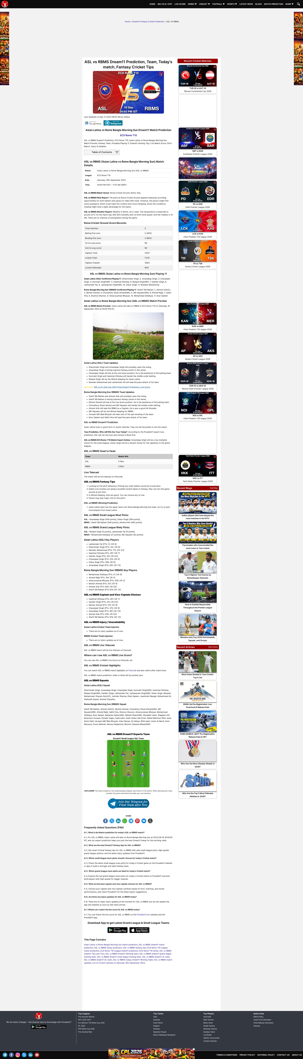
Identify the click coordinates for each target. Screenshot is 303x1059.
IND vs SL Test (165, 4)
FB (106, 820)
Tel (6, 1054)
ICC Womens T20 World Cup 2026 (91, 1023)
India (155, 1017)
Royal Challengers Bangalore (164, 1035)
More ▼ (289, 4)
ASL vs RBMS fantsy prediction (108, 947)
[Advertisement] (151, 13)
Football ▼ (218, 4)
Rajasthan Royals (159, 1032)
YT (37, 1054)
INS (18, 1054)
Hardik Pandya (209, 1026)
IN (31, 1054)
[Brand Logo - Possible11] (38, 1019)
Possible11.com (143, 914)
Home (152, 4)
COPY (151, 820)
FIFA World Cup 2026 (86, 1029)
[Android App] (38, 1029)
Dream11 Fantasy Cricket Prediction (148, 21)
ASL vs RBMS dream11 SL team (156, 957)
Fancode (132, 670)
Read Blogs (214, 488)
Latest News (246, 4)
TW (112, 820)
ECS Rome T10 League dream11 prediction (119, 951)
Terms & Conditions (226, 1055)
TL (132, 820)
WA (125, 820)
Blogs (258, 4)
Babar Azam (208, 1023)
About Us (297, 1055)
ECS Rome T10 (128, 135)
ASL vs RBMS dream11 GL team (98, 960)
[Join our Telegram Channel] (128, 803)
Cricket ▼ (204, 4)
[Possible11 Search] (299, 4)
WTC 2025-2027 (84, 1020)
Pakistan (156, 1029)
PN (138, 820)
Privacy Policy (247, 1055)
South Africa (158, 1023)
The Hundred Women (86, 1017)
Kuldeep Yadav (209, 1032)
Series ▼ (192, 4)
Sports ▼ (232, 4)
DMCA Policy (258, 1017)
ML (144, 820)
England (156, 1026)
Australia (156, 1020)
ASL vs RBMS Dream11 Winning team (121, 954)
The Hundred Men (85, 1032)
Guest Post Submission (262, 1020)
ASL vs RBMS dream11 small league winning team (119, 957)
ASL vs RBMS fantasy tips (134, 947)
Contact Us (283, 1055)
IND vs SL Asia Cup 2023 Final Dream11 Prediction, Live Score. (122, 387)
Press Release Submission (264, 1023)
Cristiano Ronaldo (210, 1041)
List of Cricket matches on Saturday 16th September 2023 (118, 963)
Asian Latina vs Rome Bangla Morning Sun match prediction (111, 944)
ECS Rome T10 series (148, 951)
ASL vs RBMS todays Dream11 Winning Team (133, 960)
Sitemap (257, 1026)
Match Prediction (273, 4)
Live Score (180, 4)
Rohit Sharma (208, 1020)
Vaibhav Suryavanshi (211, 1038)
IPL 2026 (81, 1026)
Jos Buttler (207, 1035)
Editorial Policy (266, 1055)
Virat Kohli (207, 1017)
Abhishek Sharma (210, 1029)
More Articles (213, 647)
